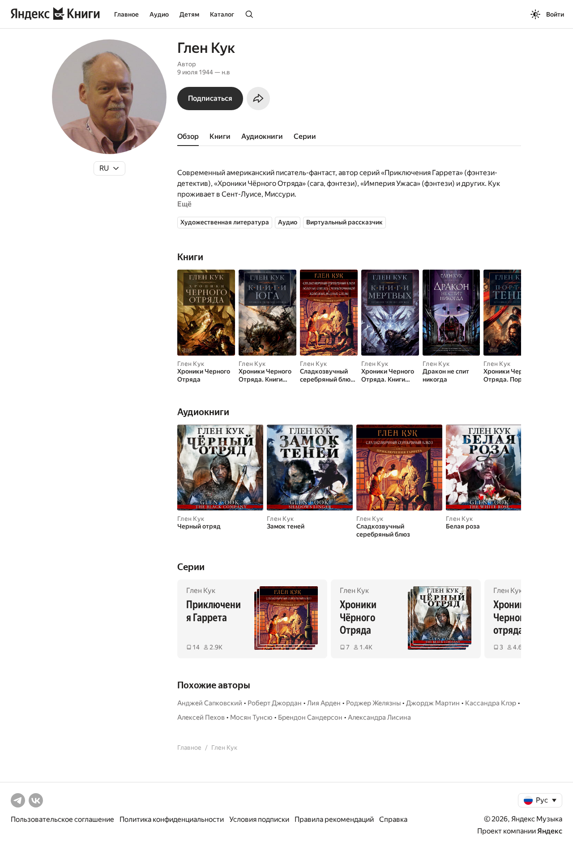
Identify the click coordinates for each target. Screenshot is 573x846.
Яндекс (549, 831)
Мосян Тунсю (251, 717)
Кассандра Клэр (490, 703)
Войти (555, 14)
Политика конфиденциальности (172, 819)
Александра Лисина (379, 717)
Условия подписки (259, 819)
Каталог (222, 14)
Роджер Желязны (373, 703)
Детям (189, 14)
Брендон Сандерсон (310, 717)
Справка (393, 819)
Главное (126, 14)
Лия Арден (324, 703)
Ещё (184, 204)
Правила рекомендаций (334, 819)
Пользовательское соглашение (62, 819)
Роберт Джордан (275, 703)
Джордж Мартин (433, 703)
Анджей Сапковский (209, 703)
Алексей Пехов (201, 717)
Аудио (159, 14)
